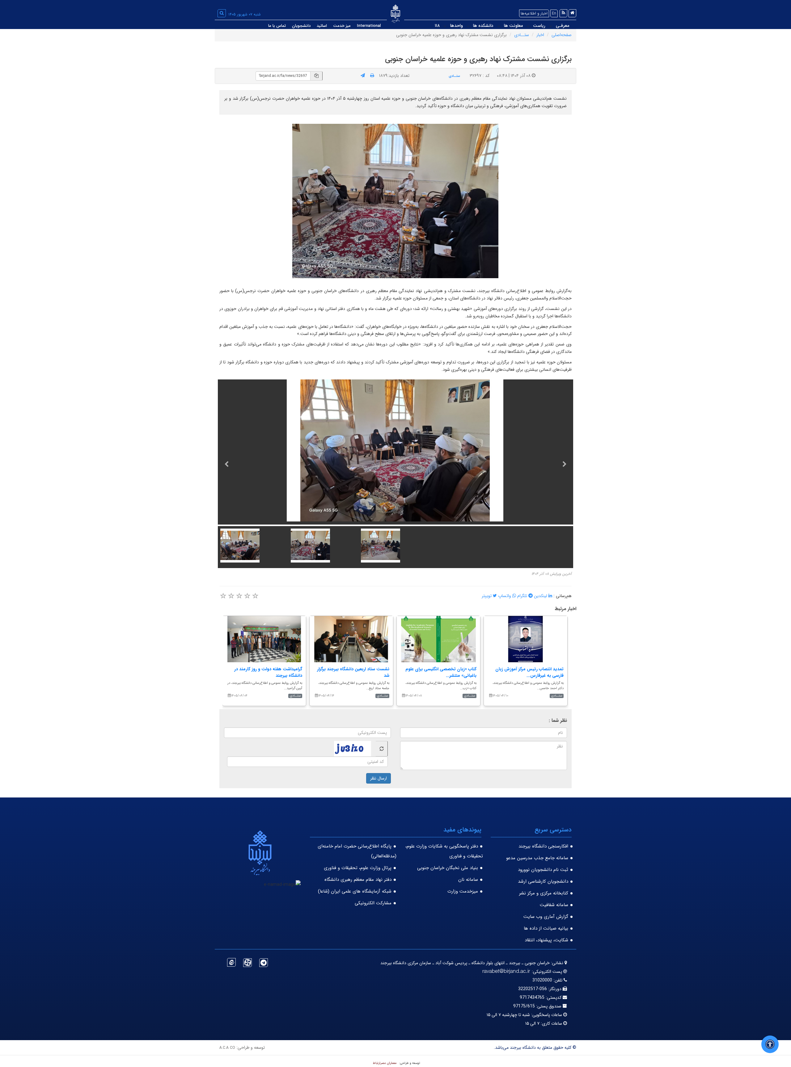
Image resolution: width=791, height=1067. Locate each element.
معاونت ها (513, 25)
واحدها (456, 25)
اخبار (540, 34)
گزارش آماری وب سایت (545, 916)
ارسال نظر (378, 778)
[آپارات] (247, 962)
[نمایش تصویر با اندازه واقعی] (396, 201)
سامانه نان (468, 879)
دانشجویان (301, 26)
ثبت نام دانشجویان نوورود (543, 869)
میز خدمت (342, 26)
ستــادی (521, 34)
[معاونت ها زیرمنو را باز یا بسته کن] (498, 26)
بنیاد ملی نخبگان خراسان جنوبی (447, 868)
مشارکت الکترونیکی (373, 903)
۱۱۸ (437, 25)
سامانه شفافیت (554, 905)
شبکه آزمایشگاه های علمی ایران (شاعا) (354, 891)
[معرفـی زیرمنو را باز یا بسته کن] (550, 26)
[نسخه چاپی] (372, 75)
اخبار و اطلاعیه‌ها (534, 13)
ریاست (539, 25)
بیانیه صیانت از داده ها (546, 928)
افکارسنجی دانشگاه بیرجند (543, 846)
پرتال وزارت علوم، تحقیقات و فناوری (357, 868)
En (554, 13)
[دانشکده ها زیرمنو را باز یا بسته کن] (468, 26)
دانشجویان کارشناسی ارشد (543, 881)
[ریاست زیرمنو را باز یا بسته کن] (528, 26)
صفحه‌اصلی (562, 34)
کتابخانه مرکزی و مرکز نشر (543, 893)
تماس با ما (277, 26)
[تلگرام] (263, 962)
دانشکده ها (483, 25)
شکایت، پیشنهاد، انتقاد (546, 940)
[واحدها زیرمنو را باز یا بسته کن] (445, 26)
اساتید (322, 26)
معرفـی (562, 25)
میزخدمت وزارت (462, 891)
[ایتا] (231, 962)
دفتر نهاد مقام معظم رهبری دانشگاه (357, 879)
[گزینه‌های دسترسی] (770, 1044)
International (369, 26)
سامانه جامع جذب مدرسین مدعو (537, 858)
